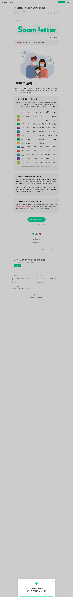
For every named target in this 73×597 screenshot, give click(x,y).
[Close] (53, 581)
